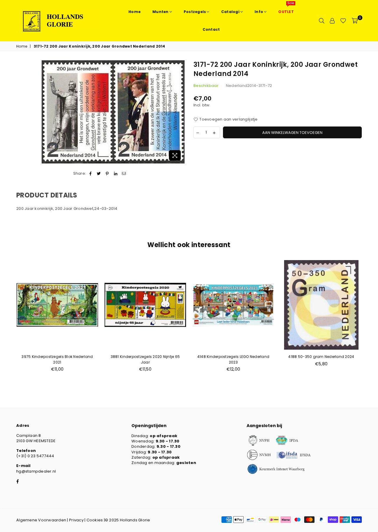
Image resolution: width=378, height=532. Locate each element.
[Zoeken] (321, 20)
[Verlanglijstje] (343, 20)
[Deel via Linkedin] (115, 173)
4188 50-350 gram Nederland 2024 (321, 356)
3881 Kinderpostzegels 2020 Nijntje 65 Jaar (145, 359)
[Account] (332, 20)
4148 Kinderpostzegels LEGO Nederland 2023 (233, 359)
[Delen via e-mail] (124, 173)
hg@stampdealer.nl (36, 471)
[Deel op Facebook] (90, 173)
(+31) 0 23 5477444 (35, 456)
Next (371, 319)
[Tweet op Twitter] (99, 173)
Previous (6, 319)
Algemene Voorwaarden (41, 520)
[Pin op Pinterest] (107, 173)
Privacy (76, 520)
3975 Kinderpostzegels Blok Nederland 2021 (57, 359)
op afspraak (163, 436)
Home (21, 46)
